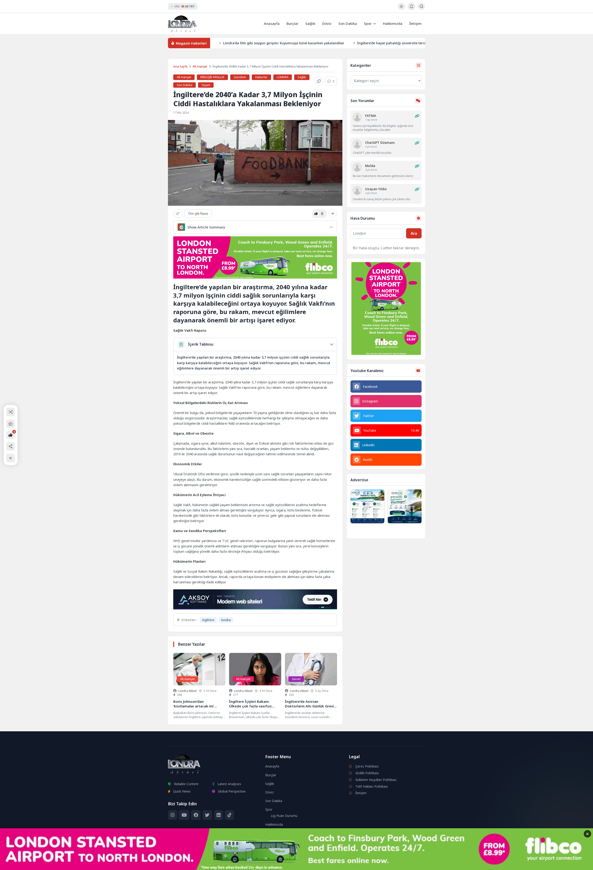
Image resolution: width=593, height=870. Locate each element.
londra (226, 620)
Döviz (326, 23)
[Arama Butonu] (421, 6)
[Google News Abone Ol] (198, 213)
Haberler (261, 77)
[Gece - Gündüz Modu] (401, 8)
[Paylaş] (177, 213)
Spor (368, 23)
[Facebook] (196, 815)
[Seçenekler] (332, 213)
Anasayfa (272, 23)
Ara (414, 233)
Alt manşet (199, 66)
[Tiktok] (229, 815)
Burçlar (292, 23)
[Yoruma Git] (417, 116)
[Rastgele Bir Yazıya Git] (10, 412)
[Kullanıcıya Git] (357, 117)
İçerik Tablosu (200, 344)
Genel (296, 679)
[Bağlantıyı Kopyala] (318, 81)
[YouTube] (184, 815)
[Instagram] (172, 815)
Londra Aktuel (187, 691)
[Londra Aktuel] (182, 23)
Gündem (240, 77)
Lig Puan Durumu (284, 815)
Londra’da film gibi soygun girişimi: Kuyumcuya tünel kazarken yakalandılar (283, 43)
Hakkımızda (392, 23)
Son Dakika (347, 23)
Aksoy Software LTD (334, 864)
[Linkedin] (218, 815)
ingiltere (208, 620)
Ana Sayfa (180, 66)
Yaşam (206, 85)
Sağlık (310, 23)
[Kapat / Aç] (10, 458)
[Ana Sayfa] (10, 423)
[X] (207, 815)
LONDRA (282, 77)
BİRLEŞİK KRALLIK (212, 77)
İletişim (415, 23)
